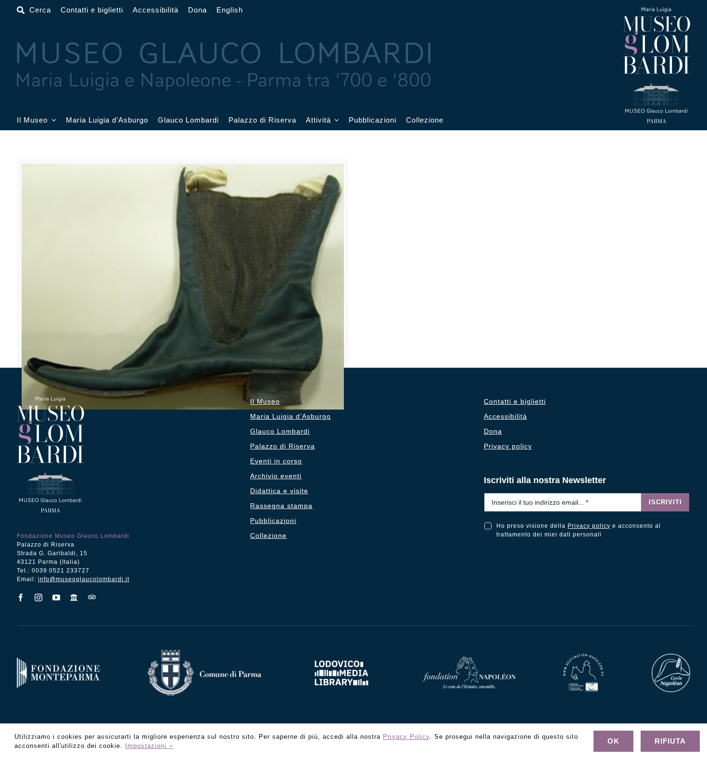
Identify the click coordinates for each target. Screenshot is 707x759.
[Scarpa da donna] (183, 287)
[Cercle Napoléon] (671, 657)
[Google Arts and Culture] (74, 597)
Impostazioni (147, 745)
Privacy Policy (406, 736)
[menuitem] (229, 10)
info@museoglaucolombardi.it (83, 579)
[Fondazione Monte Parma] (58, 661)
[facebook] (21, 597)
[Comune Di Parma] (204, 653)
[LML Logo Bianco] (341, 658)
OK (613, 741)
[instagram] (39, 597)
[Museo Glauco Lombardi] (656, 11)
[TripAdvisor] (92, 597)
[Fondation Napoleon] (469, 660)
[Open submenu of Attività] (335, 120)
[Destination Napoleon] (583, 657)
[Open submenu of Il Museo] (52, 120)
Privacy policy (589, 526)
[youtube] (56, 597)
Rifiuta (670, 741)
